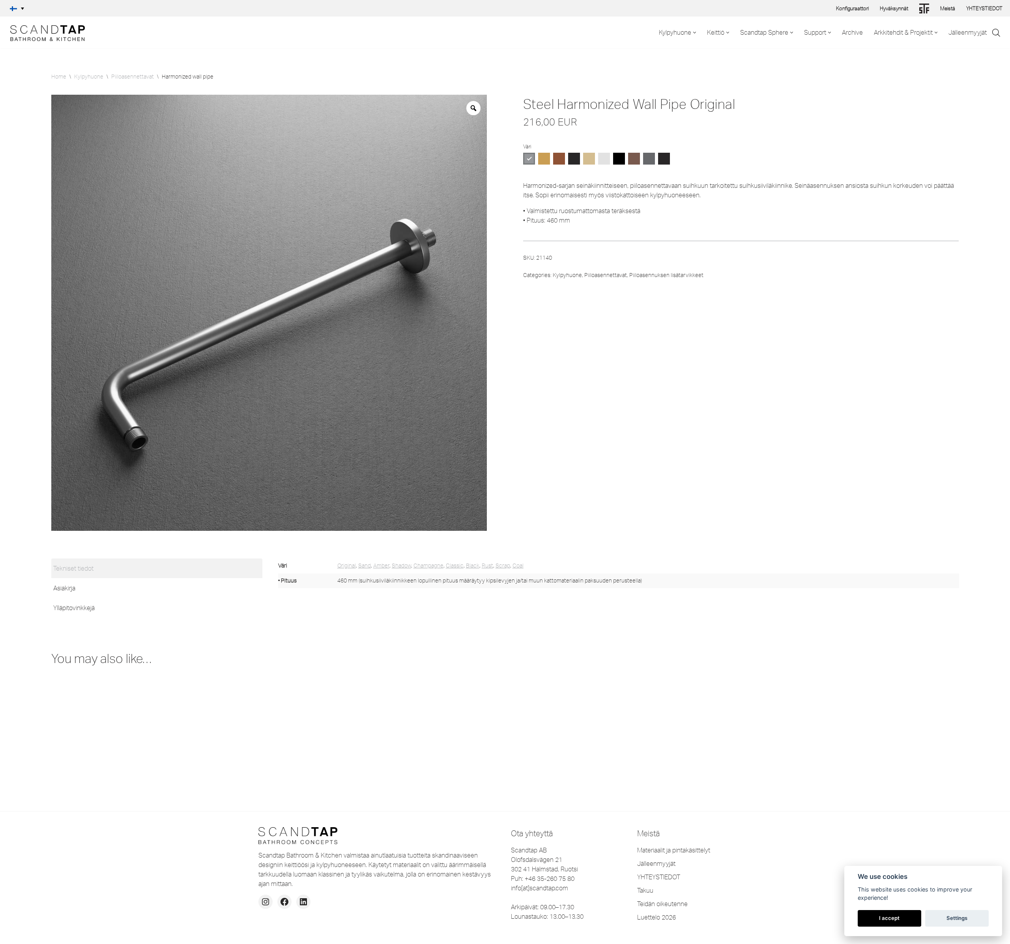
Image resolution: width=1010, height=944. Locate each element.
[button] (17, 8)
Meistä (947, 8)
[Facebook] (284, 902)
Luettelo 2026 (656, 917)
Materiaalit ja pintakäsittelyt (673, 850)
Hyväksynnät (894, 8)
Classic (455, 565)
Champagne (428, 565)
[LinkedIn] (303, 902)
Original (346, 565)
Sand (364, 565)
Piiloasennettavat (132, 76)
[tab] (156, 568)
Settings (956, 918)
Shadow (401, 565)
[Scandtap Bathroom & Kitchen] (45, 32)
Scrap (503, 565)
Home (58, 76)
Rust (487, 565)
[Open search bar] (996, 32)
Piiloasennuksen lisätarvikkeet (666, 275)
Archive (852, 32)
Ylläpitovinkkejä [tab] (74, 608)
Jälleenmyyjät (967, 32)
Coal (518, 565)
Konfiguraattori (852, 8)
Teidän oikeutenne (662, 904)
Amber (381, 565)
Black (472, 565)
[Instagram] (265, 902)
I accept (889, 918)
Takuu (645, 890)
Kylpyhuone (88, 76)
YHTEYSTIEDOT (984, 8)
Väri (527, 146)
